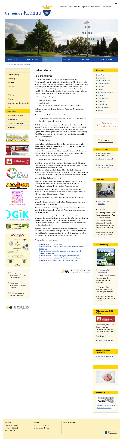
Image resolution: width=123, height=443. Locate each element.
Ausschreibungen (104, 83)
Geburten (10, 99)
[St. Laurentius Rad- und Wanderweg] (17, 161)
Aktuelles (12, 59)
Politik (66, 59)
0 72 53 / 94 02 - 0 (42, 426)
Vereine (100, 110)
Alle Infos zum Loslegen (104, 340)
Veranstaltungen (103, 107)
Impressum (85, 7)
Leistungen (11, 127)
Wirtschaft (106, 59)
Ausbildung (11, 79)
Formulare (10, 87)
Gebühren (10, 95)
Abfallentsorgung (13, 74)
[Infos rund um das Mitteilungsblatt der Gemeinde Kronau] (105, 400)
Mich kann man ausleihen (103, 203)
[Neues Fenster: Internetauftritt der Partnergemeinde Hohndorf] (17, 226)
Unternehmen (102, 104)
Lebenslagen (25, 64)
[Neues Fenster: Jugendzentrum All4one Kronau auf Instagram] (17, 194)
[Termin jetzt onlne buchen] (106, 128)
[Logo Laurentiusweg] (105, 319)
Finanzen (10, 83)
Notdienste (101, 95)
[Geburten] (105, 377)
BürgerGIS (105, 140)
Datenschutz (95, 7)
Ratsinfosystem (103, 98)
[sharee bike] (105, 190)
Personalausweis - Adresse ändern (51, 244)
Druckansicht (106, 7)
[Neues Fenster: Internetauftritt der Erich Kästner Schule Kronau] (17, 173)
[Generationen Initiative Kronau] (17, 215)
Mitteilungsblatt (12, 119)
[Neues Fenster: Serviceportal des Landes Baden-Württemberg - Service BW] (17, 307)
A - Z (9, 70)
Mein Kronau (32, 59)
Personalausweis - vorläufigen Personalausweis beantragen (60, 258)
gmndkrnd (43, 428)
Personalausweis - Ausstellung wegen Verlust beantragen (59, 256)
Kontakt (77, 7)
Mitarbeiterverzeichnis (15, 115)
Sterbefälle (101, 101)
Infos (9, 107)
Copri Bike (101, 209)
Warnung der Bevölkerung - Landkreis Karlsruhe (18, 285)
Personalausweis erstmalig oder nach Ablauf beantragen (58, 260)
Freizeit (86, 59)
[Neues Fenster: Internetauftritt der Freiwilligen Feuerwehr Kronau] (17, 150)
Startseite (63, 7)
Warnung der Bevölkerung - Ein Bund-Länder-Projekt (18, 275)
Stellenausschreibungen (15, 123)
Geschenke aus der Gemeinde (18, 103)
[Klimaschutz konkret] (17, 137)
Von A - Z (101, 75)
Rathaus (48, 59)
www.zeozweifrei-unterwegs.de (104, 271)
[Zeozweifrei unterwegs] (105, 257)
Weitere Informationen (105, 357)
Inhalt (70, 7)
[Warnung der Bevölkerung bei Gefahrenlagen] (17, 250)
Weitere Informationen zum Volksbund (105, 166)
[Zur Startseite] (29, 11)
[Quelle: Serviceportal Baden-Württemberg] (75, 271)
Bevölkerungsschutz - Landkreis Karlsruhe (17, 294)
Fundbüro (10, 91)
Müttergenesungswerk (105, 159)
